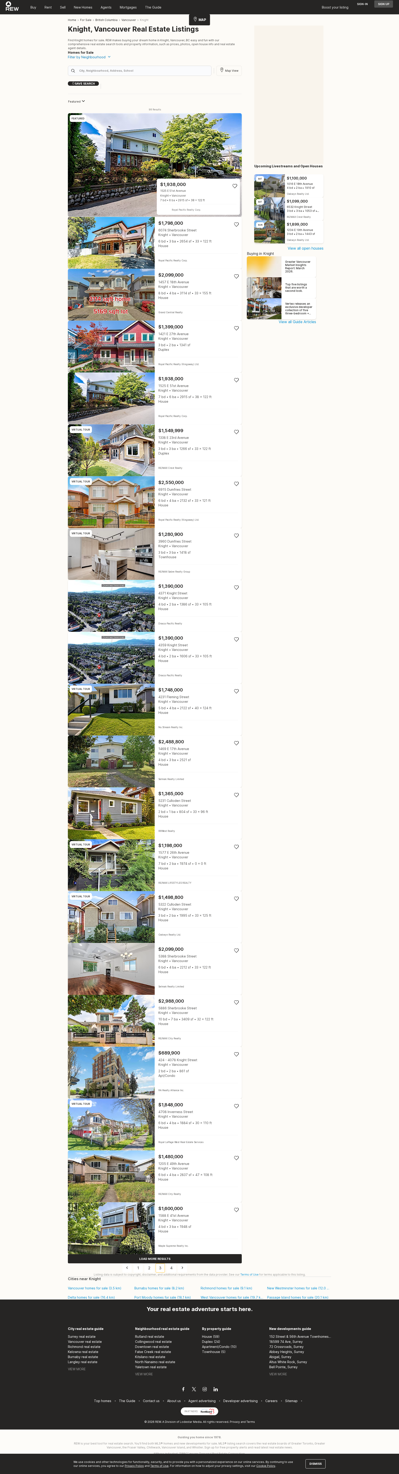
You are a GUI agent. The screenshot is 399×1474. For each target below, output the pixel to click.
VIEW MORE (77, 1369)
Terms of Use (249, 1274)
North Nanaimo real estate (155, 1362)
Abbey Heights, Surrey (286, 1352)
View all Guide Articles (297, 321)
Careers (271, 1401)
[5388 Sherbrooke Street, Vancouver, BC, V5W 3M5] (155, 969)
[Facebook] (183, 1390)
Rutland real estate (149, 1336)
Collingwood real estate (153, 1342)
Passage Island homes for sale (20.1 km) (298, 1297)
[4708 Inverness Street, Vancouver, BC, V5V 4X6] (155, 1124)
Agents (106, 7)
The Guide (153, 7)
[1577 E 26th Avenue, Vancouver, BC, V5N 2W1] (155, 865)
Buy (33, 7)
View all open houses (305, 248)
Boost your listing (335, 7)
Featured (74, 101)
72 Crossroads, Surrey (286, 1347)
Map (202, 20)
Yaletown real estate (151, 1367)
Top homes (102, 1401)
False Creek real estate (153, 1352)
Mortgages (128, 7)
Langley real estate (82, 1362)
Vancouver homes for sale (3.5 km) (94, 1288)
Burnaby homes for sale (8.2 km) (159, 1288)
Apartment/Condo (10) (219, 1347)
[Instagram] (205, 1390)
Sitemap (291, 1401)
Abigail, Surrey (280, 1357)
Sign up (383, 4)
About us (174, 1401)
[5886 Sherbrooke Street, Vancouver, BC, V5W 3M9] (155, 1021)
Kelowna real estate (83, 1352)
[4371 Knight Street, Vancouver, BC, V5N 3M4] (155, 606)
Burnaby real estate (83, 1357)
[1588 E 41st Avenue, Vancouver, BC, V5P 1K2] (155, 1228)
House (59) (211, 1336)
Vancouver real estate (85, 1342)
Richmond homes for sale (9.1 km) (226, 1288)
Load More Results (154, 1259)
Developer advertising (240, 1401)
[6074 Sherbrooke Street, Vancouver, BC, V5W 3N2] (155, 243)
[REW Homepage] (12, 7)
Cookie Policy (265, 1466)
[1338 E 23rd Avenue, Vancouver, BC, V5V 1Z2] (155, 450)
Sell (63, 7)
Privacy (235, 1422)
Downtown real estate (152, 1347)
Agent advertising (202, 1401)
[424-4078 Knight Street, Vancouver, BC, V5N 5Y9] (155, 1073)
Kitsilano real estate (150, 1357)
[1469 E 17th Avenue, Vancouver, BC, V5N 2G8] (155, 761)
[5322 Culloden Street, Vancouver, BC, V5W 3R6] (155, 917)
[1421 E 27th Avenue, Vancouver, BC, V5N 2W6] (155, 346)
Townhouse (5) (214, 1352)
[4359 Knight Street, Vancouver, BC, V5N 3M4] (155, 658)
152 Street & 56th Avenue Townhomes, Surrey (300, 1336)
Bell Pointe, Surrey (283, 1367)
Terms (250, 1422)
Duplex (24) (211, 1342)
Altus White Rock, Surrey (288, 1362)
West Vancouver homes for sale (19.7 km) (232, 1297)
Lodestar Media (191, 1422)
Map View (232, 70)
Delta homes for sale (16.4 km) (91, 1297)
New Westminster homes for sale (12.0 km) (298, 1288)
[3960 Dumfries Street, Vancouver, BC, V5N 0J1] (155, 554)
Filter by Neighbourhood (87, 57)
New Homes (83, 7)
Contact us (151, 1401)
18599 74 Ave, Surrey (286, 1342)
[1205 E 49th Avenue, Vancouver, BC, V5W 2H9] (155, 1176)
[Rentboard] (208, 1411)
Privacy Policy (134, 1466)
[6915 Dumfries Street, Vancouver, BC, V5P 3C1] (155, 502)
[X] (194, 1390)
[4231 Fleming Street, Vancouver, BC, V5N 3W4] (155, 710)
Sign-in (362, 4)
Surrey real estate (82, 1336)
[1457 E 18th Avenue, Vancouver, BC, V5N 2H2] (155, 295)
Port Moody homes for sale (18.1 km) (162, 1297)
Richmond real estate (84, 1347)
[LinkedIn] (215, 1390)
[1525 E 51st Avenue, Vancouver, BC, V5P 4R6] (155, 165)
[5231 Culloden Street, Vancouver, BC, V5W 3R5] (155, 813)
